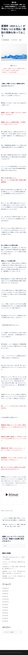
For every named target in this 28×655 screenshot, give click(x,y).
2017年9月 (5, 604)
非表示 (14, 65)
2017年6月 (5, 613)
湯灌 (20, 39)
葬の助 (14, 2)
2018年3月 (5, 593)
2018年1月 (5, 596)
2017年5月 (5, 615)
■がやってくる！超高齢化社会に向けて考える (13, 427)
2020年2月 (5, 591)
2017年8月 (5, 607)
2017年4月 (5, 618)
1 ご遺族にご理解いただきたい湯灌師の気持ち (13, 68)
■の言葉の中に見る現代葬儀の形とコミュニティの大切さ (13, 438)
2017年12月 (5, 599)
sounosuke (6, 39)
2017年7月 (5, 610)
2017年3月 (5, 621)
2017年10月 (5, 602)
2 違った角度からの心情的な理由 (10, 70)
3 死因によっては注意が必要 (9, 72)
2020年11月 (5, 588)
